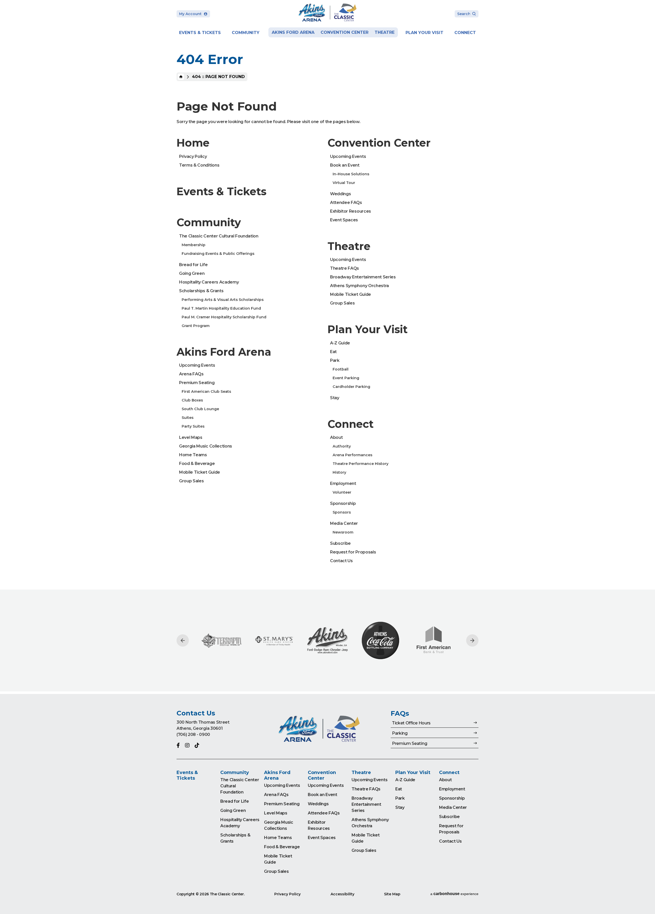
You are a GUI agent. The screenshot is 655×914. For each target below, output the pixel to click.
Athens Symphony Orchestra (359, 285)
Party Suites (193, 426)
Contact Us (341, 560)
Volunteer (342, 492)
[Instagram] (187, 745)
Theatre (385, 32)
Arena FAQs (191, 374)
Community (245, 32)
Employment (343, 483)
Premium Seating (196, 382)
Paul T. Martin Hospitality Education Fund (221, 308)
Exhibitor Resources (350, 211)
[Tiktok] (197, 745)
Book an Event (344, 165)
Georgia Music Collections (205, 446)
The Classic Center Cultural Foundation (218, 236)
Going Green (191, 273)
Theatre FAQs (344, 268)
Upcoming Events (197, 365)
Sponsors (342, 512)
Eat (333, 351)
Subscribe (340, 543)
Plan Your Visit (424, 32)
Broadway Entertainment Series (363, 277)
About (336, 437)
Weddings (340, 193)
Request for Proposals (353, 552)
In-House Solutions (351, 174)
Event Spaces (344, 219)
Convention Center (344, 32)
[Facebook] (178, 745)
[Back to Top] (646, 897)
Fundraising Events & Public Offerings (218, 253)
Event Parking (346, 378)
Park (335, 360)
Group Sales (191, 480)
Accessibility (342, 894)
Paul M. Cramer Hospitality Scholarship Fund (224, 317)
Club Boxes (192, 400)
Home (181, 77)
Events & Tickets (200, 32)
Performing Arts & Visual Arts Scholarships (223, 299)
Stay (334, 397)
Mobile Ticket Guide (199, 472)
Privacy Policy (193, 156)
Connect (465, 32)
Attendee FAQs (346, 202)
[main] (327, 347)
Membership (193, 245)
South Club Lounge (200, 409)
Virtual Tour (344, 182)
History (339, 472)
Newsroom (343, 532)
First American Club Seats (206, 391)
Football (340, 369)
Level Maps (190, 437)
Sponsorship (343, 503)
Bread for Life (193, 264)
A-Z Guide (340, 343)
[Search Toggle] (466, 14)
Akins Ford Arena (293, 32)
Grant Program (196, 325)
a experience (454, 893)
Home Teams (193, 454)
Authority (342, 446)
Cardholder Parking (351, 386)
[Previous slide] (183, 640)
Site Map (392, 894)
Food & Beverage (197, 463)
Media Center (344, 523)
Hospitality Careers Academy (209, 282)
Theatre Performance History (360, 463)
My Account (190, 14)
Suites (187, 417)
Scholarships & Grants (201, 290)
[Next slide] (472, 640)
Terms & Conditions (199, 165)
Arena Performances (352, 455)
